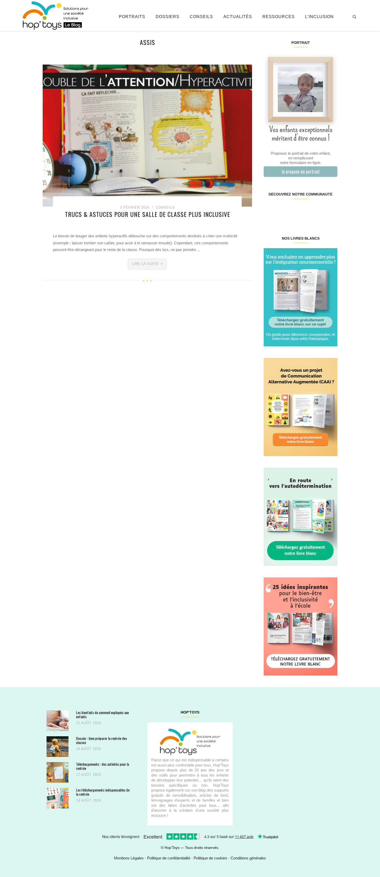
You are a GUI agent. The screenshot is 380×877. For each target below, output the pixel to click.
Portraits (132, 16)
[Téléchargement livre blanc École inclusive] (300, 626)
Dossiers (167, 16)
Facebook (270, 210)
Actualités (237, 16)
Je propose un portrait (300, 171)
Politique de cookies (210, 858)
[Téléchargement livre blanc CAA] (300, 406)
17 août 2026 (88, 775)
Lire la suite (145, 264)
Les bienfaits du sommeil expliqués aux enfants (102, 714)
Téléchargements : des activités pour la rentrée (102, 766)
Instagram (282, 210)
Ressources (278, 16)
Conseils (201, 16)
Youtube (319, 210)
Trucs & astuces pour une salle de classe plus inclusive (147, 214)
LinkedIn (306, 210)
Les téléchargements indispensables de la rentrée (103, 792)
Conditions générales (248, 858)
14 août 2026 (88, 800)
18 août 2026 (88, 749)
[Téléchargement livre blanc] (300, 297)
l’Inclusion (319, 16)
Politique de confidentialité (168, 858)
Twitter (331, 210)
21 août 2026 (88, 723)
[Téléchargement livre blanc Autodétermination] (300, 516)
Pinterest (294, 210)
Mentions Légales (129, 858)
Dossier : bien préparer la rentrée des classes (101, 740)
